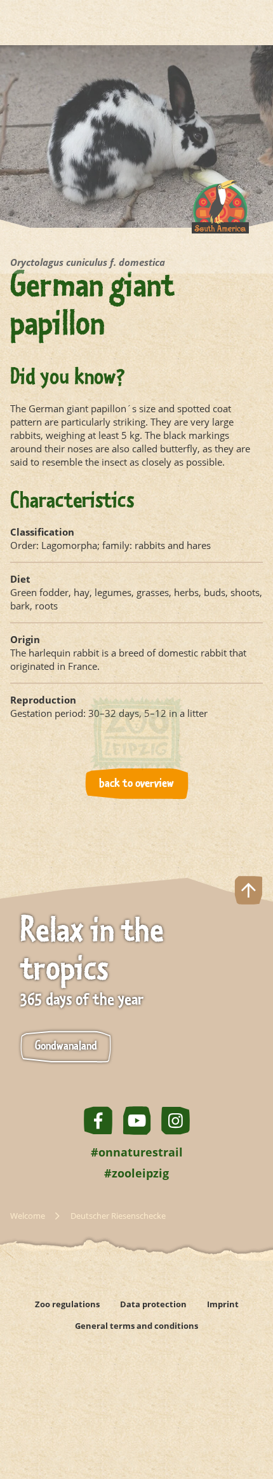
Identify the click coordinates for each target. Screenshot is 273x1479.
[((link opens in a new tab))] (66, 1366)
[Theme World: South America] (220, 216)
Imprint (223, 1304)
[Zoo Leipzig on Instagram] (175, 1120)
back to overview (136, 784)
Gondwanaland (66, 1046)
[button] (248, 1424)
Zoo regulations (67, 1304)
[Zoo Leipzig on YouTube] (137, 1120)
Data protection (153, 1304)
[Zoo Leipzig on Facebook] (98, 1120)
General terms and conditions (136, 1325)
